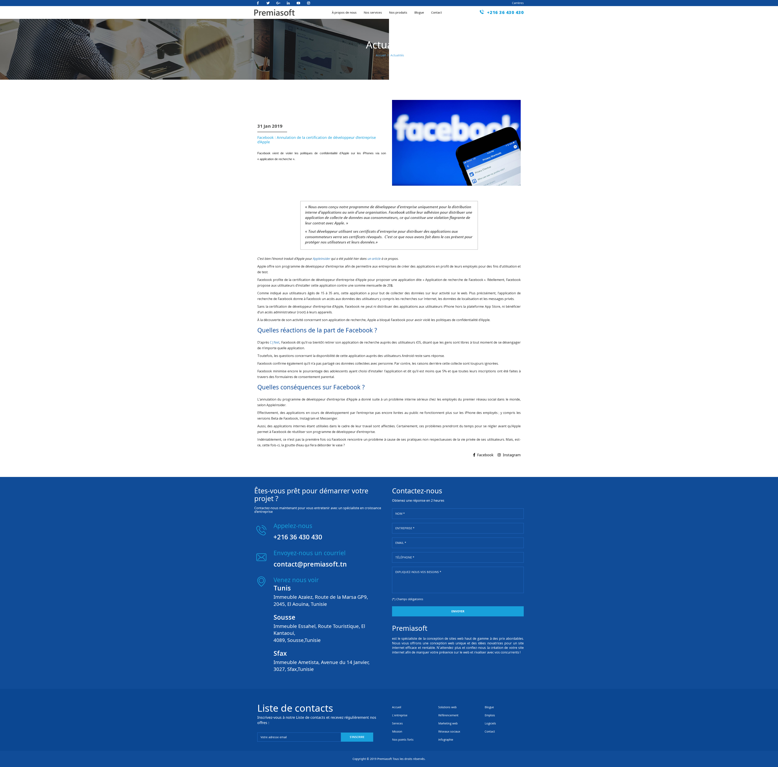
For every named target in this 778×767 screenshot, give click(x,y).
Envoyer (457, 611)
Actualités (397, 55)
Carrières (518, 3)
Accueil (381, 55)
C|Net (274, 342)
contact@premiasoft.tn (310, 564)
